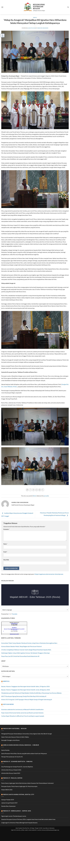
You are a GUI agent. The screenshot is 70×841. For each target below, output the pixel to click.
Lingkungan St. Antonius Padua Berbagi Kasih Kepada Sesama (19, 822)
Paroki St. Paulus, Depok (12, 778)
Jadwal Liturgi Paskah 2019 (9, 803)
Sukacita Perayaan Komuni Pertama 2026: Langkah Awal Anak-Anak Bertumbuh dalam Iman (28, 819)
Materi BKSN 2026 (6, 789)
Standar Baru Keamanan (8, 806)
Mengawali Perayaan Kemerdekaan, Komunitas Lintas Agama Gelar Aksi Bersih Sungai (26, 733)
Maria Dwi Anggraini (42, 28)
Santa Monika (5, 750)
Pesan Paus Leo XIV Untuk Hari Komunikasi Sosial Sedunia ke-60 (20, 656)
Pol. (67, 384)
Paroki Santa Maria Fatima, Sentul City (18, 794)
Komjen (64, 384)
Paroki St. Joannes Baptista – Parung (18, 761)
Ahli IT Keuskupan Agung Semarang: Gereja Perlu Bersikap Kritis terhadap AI (23, 696)
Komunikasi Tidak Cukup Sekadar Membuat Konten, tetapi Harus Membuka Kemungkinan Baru (29, 643)
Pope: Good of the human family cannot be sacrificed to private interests (22, 713)
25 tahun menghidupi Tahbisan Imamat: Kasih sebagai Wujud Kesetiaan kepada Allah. (26, 650)
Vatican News (8, 704)
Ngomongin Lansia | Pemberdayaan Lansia (13, 816)
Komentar (6, 529)
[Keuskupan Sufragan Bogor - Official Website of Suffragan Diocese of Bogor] (35, 7)
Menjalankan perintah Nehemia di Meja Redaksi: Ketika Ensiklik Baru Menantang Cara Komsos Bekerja (31, 693)
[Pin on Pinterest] (39, 489)
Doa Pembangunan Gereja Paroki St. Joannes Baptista (17, 766)
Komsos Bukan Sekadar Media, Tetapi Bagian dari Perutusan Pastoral (21, 646)
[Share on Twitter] (33, 489)
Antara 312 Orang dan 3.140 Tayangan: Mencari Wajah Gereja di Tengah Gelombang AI (26, 699)
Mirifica (6, 681)
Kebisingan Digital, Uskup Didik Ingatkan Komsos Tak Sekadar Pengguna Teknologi (25, 653)
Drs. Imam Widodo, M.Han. (9, 386)
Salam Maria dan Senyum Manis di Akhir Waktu (15, 737)
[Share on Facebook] (30, 489)
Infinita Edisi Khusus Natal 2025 (10, 773)
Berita (35, 17)
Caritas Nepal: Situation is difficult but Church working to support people (22, 716)
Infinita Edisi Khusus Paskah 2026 (11, 770)
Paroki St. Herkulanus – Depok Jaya (17, 811)
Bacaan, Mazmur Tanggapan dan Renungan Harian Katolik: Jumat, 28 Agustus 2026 (25, 690)
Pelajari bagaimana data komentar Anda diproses (48, 574)
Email (5, 552)
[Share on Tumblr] (42, 489)
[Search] (68, 7)
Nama (5, 544)
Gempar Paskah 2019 (7, 799)
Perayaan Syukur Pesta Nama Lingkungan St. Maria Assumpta (19, 786)
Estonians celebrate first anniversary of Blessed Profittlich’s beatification (22, 709)
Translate (14, 614)
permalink (46, 496)
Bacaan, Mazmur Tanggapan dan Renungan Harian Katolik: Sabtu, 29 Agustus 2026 (25, 686)
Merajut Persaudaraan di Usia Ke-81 (12, 756)
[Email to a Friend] (36, 489)
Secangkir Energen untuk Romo (10, 740)
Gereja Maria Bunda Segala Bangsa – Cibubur (21, 745)
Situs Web (6, 559)
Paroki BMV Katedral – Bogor (14, 728)
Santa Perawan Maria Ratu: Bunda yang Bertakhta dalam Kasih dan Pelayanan (24, 753)
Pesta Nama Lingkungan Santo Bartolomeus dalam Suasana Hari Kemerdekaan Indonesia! (27, 783)
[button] (2, 7)
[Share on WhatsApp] (27, 489)
